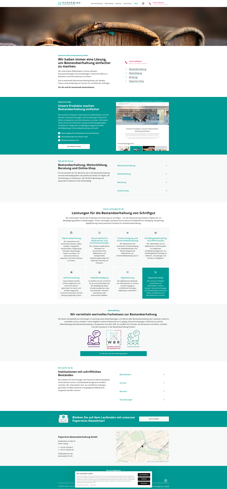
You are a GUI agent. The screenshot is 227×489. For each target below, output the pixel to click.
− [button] (118, 435)
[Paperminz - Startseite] (69, 3)
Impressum (93, 485)
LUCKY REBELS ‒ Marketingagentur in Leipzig (155, 486)
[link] (113, 339)
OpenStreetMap (155, 461)
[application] (142, 446)
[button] (142, 446)
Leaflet (148, 461)
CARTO (166, 461)
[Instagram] (144, 3)
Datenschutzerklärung (82, 485)
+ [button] (118, 432)
